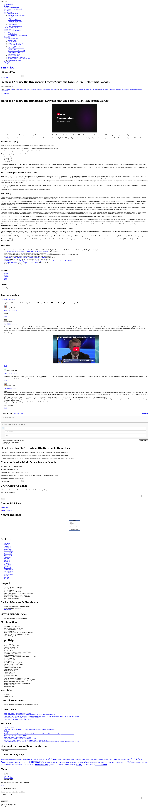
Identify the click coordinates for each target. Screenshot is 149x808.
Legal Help (7, 37)
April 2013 (7, 544)
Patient (52, 764)
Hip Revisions (54, 89)
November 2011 (8, 571)
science (61, 764)
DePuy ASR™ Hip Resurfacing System (74, 759)
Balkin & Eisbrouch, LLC (15, 46)
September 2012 (8, 555)
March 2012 (7, 565)
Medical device (122, 762)
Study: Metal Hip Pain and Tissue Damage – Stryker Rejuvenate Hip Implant (25, 257)
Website (7, 435)
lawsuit (116, 762)
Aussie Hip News (12, 34)
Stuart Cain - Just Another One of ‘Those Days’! (17, 735)
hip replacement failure (50, 762)
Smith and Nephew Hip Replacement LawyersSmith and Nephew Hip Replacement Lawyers (29, 714)
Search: (3, 76)
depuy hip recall (89, 759)
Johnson (74, 762)
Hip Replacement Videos (11, 13)
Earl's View (7, 67)
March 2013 (7, 546)
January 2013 (7, 549)
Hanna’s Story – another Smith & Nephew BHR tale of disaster (21, 262)
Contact (6, 63)
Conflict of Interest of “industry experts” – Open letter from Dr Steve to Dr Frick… (26, 251)
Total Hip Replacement (89, 764)
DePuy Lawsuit (113, 759)
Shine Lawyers (12, 40)
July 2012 (6, 558)
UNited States (101, 764)
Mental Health (137, 762)
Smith (65, 764)
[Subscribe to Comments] (1, 510)
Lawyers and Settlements (14, 44)
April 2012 (7, 563)
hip (20, 762)
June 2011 (7, 579)
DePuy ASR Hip (59, 759)
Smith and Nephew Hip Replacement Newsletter (17, 713)
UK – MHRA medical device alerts (17, 35)
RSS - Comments (7, 510)
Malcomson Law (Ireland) (15, 60)
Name (9, 431)
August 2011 (7, 575)
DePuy (52, 759)
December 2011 (8, 569)
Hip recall (24, 762)
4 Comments (5, 93)
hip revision (69, 762)
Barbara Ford (18, 414)
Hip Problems (8, 12)
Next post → (13, 299)
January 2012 (7, 568)
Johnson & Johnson (84, 762)
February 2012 (8, 566)
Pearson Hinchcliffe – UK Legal (16, 57)
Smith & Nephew (74, 89)
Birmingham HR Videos (14, 20)
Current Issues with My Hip (11, 7)
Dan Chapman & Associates (15, 43)
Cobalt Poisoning (9, 29)
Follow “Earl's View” (8, 789)
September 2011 (8, 574)
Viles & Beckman (12, 41)
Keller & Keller (12, 49)
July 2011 (6, 577)
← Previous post (5, 299)
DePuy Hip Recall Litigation (101, 759)
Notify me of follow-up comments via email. (14, 440)
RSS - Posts (5, 507)
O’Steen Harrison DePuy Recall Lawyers (19, 58)
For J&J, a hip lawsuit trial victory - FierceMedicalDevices (20, 738)
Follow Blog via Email (14, 485)
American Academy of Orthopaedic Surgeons (10, 759)
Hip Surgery (7, 10)
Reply (5, 316)
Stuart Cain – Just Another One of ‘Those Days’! (17, 719)
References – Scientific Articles (12, 30)
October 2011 (8, 572)
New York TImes (31, 764)
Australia (26, 759)
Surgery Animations (13, 17)
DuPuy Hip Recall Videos (15, 26)
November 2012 (8, 552)
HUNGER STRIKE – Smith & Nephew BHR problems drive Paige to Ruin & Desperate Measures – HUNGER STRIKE (37, 261)
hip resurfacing (61, 762)
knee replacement (109, 762)
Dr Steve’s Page (8, 4)
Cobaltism (37, 89)
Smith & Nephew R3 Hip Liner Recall (126, 89)
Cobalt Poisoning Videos (11, 27)
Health (16, 762)
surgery (79, 764)
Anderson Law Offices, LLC (15, 52)
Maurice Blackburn (13, 38)
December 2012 (8, 551)
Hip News (7, 32)
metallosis (8, 764)
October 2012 (8, 554)
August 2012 (7, 557)
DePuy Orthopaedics (122, 759)
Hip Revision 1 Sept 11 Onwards (13, 9)
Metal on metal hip (64, 89)
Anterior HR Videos (13, 23)
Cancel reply (144, 413)
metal (141, 762)
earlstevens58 (10, 89)
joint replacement (96, 762)
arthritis (21, 759)
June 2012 (7, 560)
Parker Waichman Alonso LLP (16, 48)
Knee (103, 762)
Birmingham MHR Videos (15, 21)
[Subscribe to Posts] (1, 507)
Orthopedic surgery (42, 764)
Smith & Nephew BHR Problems (89, 89)
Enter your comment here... (8, 417)
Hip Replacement (45, 89)
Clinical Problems (12, 24)
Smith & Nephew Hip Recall (107, 89)
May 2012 (7, 561)
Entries (7, 776)
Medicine (130, 762)
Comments (8, 778)
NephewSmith (24, 764)
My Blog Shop (8, 62)
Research (56, 764)
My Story (6, 6)
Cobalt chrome (19, 89)
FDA (128, 759)
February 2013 (8, 547)
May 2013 (7, 543)
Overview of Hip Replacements (16, 15)
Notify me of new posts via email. (11, 442)
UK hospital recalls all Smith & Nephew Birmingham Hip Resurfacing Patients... (26, 740)
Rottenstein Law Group (14, 54)
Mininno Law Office (13, 55)
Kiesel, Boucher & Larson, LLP (16, 51)
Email (75, 428)
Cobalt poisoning (43, 759)
